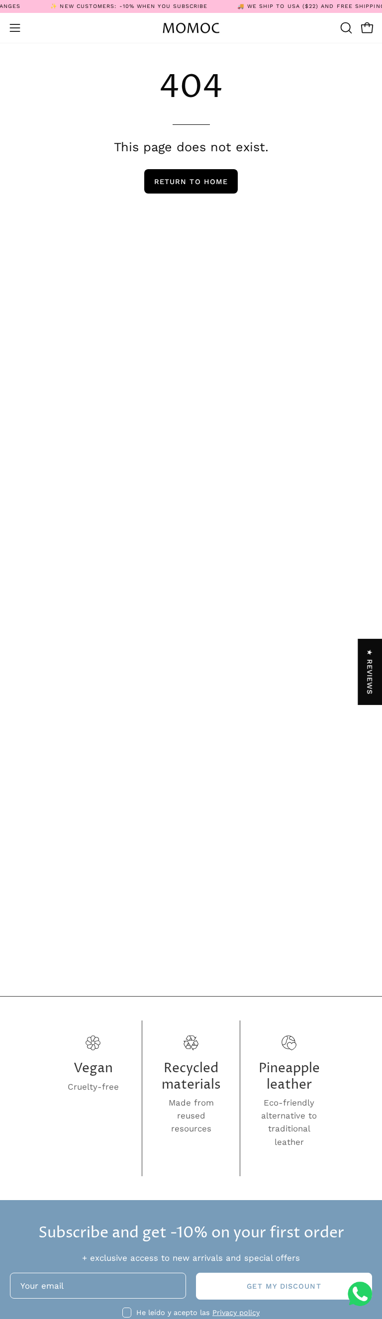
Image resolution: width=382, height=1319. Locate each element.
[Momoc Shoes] (191, 28)
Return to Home (191, 182)
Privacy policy (236, 1313)
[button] (345, 28)
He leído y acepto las (198, 1313)
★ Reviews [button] (370, 672)
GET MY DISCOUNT (284, 1286)
